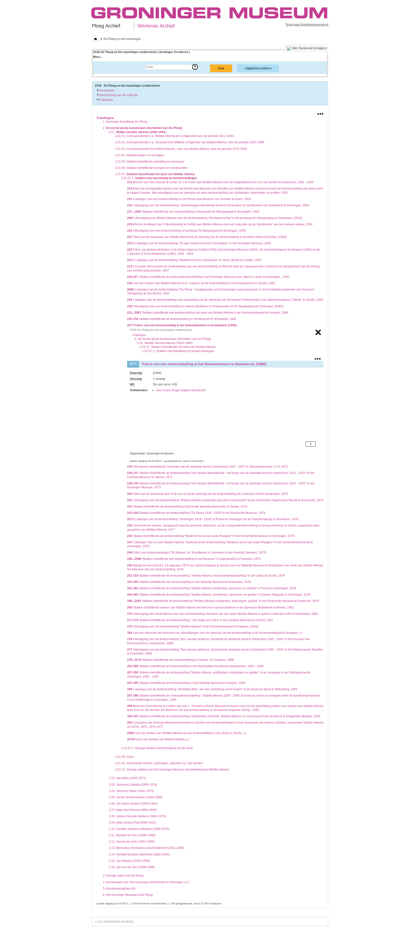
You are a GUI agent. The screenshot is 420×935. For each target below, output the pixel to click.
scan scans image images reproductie (181, 390)
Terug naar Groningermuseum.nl (306, 24)
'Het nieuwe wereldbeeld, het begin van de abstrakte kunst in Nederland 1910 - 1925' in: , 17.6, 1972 (207, 466)
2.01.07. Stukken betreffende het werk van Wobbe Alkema (178, 347)
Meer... (97, 57)
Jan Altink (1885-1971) (127, 778)
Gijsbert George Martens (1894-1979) (137, 816)
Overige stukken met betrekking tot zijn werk (157, 748)
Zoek (101, 67)
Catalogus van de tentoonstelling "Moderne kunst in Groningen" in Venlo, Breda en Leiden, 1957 (194, 260)
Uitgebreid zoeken (257, 68)
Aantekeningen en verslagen (139, 155)
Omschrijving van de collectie (118, 95)
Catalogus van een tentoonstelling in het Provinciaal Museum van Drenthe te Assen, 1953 (189, 199)
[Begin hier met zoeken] (95, 39)
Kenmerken (106, 90)
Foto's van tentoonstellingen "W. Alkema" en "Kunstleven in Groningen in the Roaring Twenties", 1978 (196, 552)
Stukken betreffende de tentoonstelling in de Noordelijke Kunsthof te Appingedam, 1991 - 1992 (195, 666)
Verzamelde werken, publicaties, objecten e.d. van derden (159, 763)
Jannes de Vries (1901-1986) (132, 841)
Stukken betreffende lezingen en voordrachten (151, 168)
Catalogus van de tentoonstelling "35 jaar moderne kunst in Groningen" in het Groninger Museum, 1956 (199, 243)
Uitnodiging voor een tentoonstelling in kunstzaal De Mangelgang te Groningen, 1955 (186, 230)
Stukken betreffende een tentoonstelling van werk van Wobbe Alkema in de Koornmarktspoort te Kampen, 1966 (207, 312)
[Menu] (320, 113)
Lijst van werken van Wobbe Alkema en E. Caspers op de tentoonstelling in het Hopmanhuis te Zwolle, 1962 (201, 283)
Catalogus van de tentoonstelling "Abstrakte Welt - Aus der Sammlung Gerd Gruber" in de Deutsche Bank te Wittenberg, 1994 (212, 689)
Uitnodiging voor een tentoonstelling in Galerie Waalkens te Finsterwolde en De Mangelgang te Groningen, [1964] (205, 306)
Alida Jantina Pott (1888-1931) (132, 822)
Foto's (124, 757)
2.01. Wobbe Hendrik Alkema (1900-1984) (165, 343)
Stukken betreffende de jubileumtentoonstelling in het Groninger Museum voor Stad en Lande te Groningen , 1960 (208, 277)
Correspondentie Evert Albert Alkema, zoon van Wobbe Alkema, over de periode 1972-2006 (181, 149)
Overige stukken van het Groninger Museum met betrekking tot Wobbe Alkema (172, 769)
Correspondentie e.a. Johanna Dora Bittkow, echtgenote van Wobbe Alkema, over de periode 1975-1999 (189, 142)
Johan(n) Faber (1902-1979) (131, 791)
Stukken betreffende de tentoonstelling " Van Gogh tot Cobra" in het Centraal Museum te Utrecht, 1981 (200, 620)
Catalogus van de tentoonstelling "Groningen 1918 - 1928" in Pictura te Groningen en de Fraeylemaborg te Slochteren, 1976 (212, 519)
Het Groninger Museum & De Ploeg (128, 895)
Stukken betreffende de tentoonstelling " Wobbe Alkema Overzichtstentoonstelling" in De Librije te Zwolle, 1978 (206, 575)
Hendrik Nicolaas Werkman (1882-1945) (139, 854)
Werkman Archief (156, 25)
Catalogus (105, 99)
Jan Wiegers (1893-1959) (129, 860)
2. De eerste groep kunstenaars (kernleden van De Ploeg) (173, 339)
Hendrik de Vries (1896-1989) (132, 835)
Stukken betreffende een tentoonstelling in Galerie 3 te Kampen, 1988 (180, 660)
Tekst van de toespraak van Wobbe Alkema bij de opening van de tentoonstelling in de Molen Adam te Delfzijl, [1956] (206, 237)
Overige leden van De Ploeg (123, 875)
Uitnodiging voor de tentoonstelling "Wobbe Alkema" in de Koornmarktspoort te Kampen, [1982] (192, 626)
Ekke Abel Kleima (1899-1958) (133, 810)
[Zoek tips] (195, 67)
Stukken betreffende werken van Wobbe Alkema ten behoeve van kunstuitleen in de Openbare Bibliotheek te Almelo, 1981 (210, 607)
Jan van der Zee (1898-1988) (132, 867)
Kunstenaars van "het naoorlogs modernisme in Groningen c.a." (146, 882)
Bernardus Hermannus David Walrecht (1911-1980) (146, 848)
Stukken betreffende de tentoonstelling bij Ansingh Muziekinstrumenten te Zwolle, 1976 (187, 506)
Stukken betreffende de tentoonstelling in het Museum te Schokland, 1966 (181, 319)
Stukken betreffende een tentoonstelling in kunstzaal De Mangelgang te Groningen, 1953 (193, 211)
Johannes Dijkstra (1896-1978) (133, 784)
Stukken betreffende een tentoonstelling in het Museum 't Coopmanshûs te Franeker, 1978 (194, 559)
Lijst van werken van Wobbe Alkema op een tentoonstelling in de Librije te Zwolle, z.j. (186, 733)
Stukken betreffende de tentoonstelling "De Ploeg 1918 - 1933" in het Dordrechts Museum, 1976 (196, 513)
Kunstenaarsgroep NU (119, 888)
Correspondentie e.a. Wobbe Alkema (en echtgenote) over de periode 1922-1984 (174, 136)
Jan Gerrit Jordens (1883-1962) (133, 803)
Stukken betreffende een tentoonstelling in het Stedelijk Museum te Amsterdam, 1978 (189, 582)
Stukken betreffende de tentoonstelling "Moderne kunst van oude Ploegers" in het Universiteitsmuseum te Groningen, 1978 (211, 536)
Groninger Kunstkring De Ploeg (125, 121)
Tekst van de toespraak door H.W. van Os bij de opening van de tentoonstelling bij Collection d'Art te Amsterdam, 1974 (207, 494)
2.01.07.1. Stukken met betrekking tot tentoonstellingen (178, 351)
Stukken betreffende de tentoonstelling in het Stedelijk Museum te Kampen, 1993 (186, 683)
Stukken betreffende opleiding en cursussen (149, 161)
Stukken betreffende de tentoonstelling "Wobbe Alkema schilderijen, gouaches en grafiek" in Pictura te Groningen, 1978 (211, 588)
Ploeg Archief (106, 25)
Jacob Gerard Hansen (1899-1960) (136, 797)
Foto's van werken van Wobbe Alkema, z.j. (158, 739)
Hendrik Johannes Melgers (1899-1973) (139, 829)
